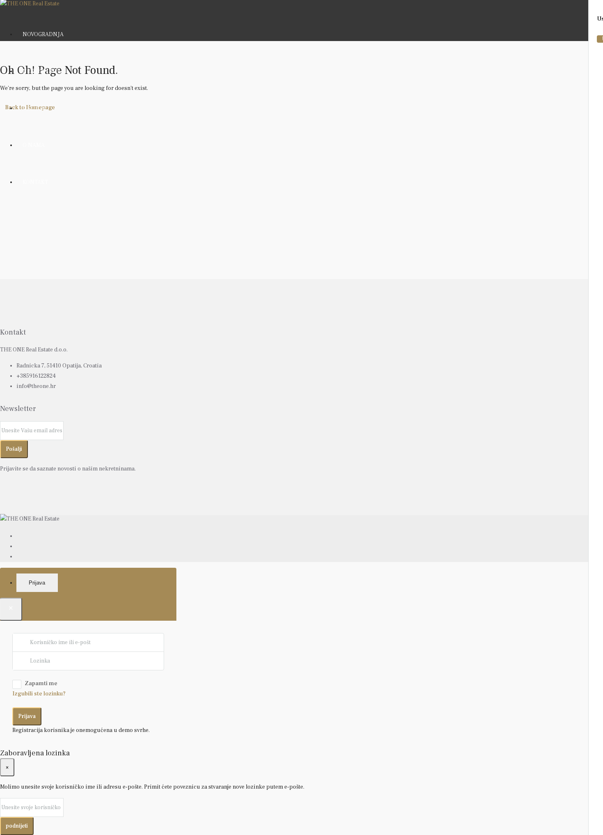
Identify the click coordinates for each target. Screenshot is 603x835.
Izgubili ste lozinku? (39, 693)
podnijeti (17, 825)
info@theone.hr (36, 386)
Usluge (34, 108)
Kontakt (35, 182)
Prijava (27, 716)
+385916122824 (36, 376)
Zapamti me (41, 683)
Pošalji (14, 448)
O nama (34, 145)
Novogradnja (43, 34)
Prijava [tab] (37, 583)
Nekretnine (40, 71)
